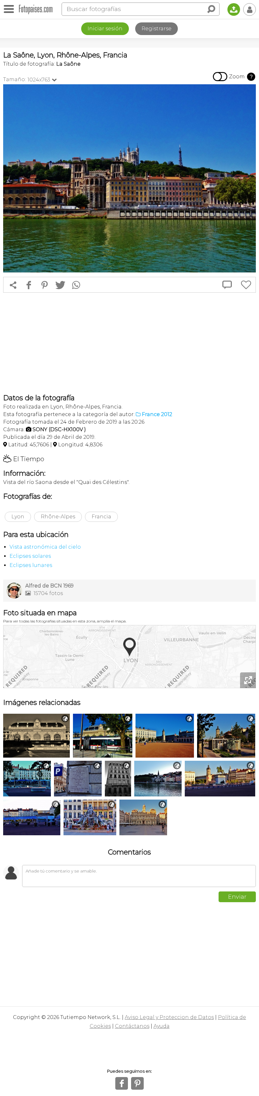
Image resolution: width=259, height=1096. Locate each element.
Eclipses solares (30, 556)
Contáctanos (132, 1026)
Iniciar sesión (105, 29)
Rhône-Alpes (58, 517)
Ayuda (162, 1026)
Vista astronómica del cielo (45, 547)
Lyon (17, 517)
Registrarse (157, 29)
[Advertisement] (129, 343)
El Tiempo (23, 459)
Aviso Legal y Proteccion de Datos (169, 1017)
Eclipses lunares (30, 565)
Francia (101, 517)
